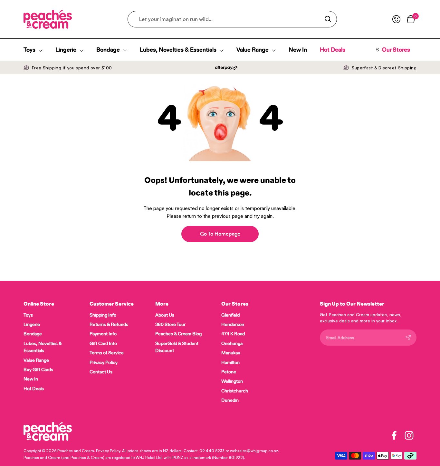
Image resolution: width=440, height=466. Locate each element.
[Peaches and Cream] (48, 19)
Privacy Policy (108, 450)
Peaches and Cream (75, 450)
